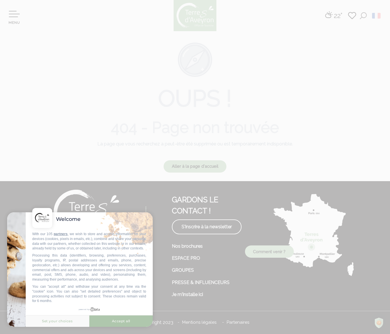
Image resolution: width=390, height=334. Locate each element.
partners (61, 234)
